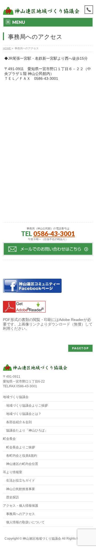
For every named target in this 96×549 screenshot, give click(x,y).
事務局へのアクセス (20, 514)
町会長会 (9, 439)
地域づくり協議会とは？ (23, 414)
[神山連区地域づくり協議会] (41, 8)
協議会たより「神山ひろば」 (27, 430)
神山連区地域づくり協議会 (42, 538)
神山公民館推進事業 (20, 489)
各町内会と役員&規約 (21, 455)
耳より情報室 (12, 472)
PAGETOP (80, 348)
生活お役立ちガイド (20, 480)
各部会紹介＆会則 (19, 422)
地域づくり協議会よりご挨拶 (27, 405)
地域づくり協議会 (16, 397)
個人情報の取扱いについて (25, 522)
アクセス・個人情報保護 (20, 506)
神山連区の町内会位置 (22, 464)
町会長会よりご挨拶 (20, 447)
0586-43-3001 (54, 233)
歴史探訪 (12, 497)
